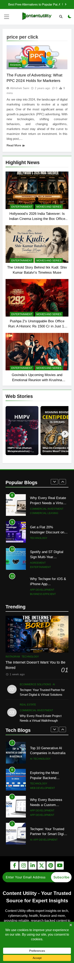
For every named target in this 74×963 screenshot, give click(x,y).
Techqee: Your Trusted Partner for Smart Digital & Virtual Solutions (48, 807)
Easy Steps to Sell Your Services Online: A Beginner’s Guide (48, 832)
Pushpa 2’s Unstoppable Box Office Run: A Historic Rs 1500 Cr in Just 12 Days (37, 326)
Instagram (13, 656)
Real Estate (28, 704)
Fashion (15, 65)
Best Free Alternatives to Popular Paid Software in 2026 (33, 4)
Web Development (42, 761)
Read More (14, 145)
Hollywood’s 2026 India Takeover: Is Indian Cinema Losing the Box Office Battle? (37, 219)
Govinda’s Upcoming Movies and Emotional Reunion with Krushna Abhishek (37, 380)
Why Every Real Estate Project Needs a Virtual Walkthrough (48, 503)
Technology (38, 538)
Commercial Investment (46, 508)
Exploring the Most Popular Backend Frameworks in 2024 (45, 751)
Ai (54, 684)
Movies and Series (48, 206)
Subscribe (61, 877)
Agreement (38, 562)
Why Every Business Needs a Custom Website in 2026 (46, 778)
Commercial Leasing (44, 513)
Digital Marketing (42, 837)
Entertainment (21, 206)
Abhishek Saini (19, 88)
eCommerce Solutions (35, 684)
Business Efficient (43, 594)
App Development (42, 589)
